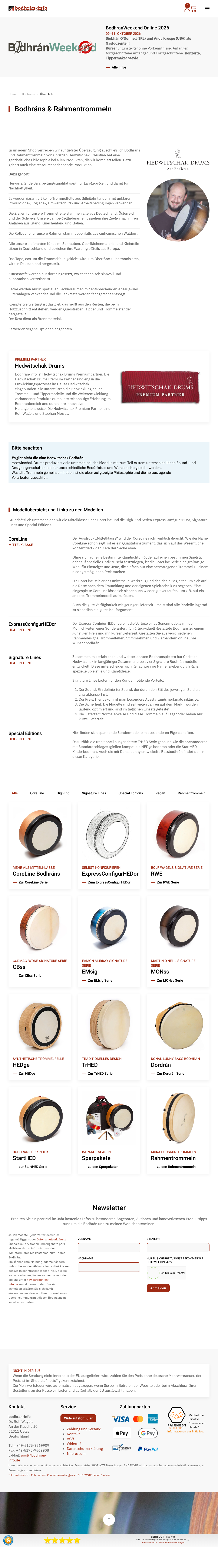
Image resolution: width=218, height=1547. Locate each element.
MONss (160, 972)
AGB (70, 1438)
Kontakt (73, 1434)
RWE (156, 874)
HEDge (21, 1065)
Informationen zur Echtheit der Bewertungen (163, 1542)
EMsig (90, 972)
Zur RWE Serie (168, 882)
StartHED (24, 1158)
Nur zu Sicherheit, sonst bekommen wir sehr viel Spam (175, 1260)
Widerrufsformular (78, 1418)
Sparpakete (96, 1158)
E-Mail (153, 1239)
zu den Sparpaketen (103, 1167)
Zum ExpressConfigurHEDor (109, 882)
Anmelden (158, 1288)
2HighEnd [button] (62, 793)
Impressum (76, 1453)
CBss (19, 967)
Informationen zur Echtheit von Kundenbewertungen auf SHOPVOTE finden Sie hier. (60, 1475)
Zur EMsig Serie (100, 980)
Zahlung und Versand (84, 1429)
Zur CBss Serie (30, 976)
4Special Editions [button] (130, 793)
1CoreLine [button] (36, 793)
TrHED (90, 1065)
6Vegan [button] (159, 793)
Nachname (85, 1258)
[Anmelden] (186, 8)
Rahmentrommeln (173, 1158)
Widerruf (74, 1443)
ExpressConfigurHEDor (110, 874)
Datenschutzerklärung (51, 1239)
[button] (207, 8)
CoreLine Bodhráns (36, 874)
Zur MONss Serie (170, 980)
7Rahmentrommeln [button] (190, 793)
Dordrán (161, 1065)
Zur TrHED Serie (100, 1073)
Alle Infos (119, 67)
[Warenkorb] (193, 8)
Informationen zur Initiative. (185, 1431)
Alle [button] (15, 793)
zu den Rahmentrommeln (176, 1167)
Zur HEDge (27, 1073)
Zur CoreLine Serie (33, 882)
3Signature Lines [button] (93, 793)
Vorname (84, 1239)
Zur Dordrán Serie (170, 1073)
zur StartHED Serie (33, 1167)
